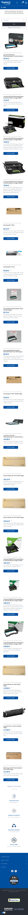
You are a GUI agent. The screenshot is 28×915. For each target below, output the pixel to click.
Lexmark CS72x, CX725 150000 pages (12, 727)
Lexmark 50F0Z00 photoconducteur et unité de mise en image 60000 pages (13, 139)
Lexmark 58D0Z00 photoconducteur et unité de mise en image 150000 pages (13, 600)
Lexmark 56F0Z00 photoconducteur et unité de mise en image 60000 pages (13, 97)
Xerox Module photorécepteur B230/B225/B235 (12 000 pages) (12, 351)
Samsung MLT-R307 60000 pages (12, 393)
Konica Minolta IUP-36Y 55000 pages (13, 475)
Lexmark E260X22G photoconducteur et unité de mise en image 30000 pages (13, 56)
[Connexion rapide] (26, 3)
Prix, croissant (14, 20)
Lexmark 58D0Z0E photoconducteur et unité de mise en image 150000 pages (13, 560)
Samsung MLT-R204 (9, 225)
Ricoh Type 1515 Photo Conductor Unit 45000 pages (12, 768)
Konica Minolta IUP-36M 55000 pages (11, 685)
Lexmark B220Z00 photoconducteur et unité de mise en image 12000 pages (13, 643)
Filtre (14, 24)
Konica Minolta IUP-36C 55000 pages (13, 517)
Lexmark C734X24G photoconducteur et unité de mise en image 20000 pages (13, 436)
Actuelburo (17, 891)
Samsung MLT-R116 (9, 267)
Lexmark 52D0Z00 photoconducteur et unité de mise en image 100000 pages (13, 182)
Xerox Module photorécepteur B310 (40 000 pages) (13, 309)
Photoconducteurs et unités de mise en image (12, 52)
